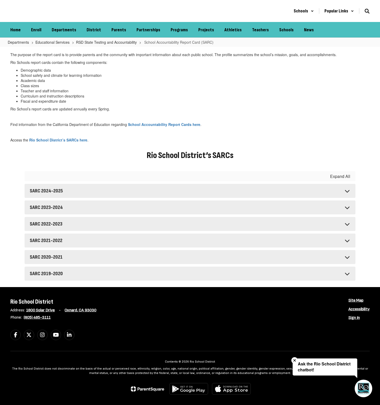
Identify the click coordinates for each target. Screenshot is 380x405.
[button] (304, 11)
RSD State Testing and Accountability (106, 42)
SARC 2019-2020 (46, 274)
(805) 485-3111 (37, 317)
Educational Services (52, 42)
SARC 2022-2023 (46, 224)
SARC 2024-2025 (46, 191)
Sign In (354, 317)
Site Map (355, 300)
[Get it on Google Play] (188, 389)
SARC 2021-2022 (46, 240)
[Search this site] (367, 11)
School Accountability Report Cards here (164, 124)
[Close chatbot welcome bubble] (294, 360)
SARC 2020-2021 (46, 257)
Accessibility (359, 309)
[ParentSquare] (147, 389)
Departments (18, 42)
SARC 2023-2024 (46, 207)
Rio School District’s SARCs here (58, 139)
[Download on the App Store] (231, 389)
